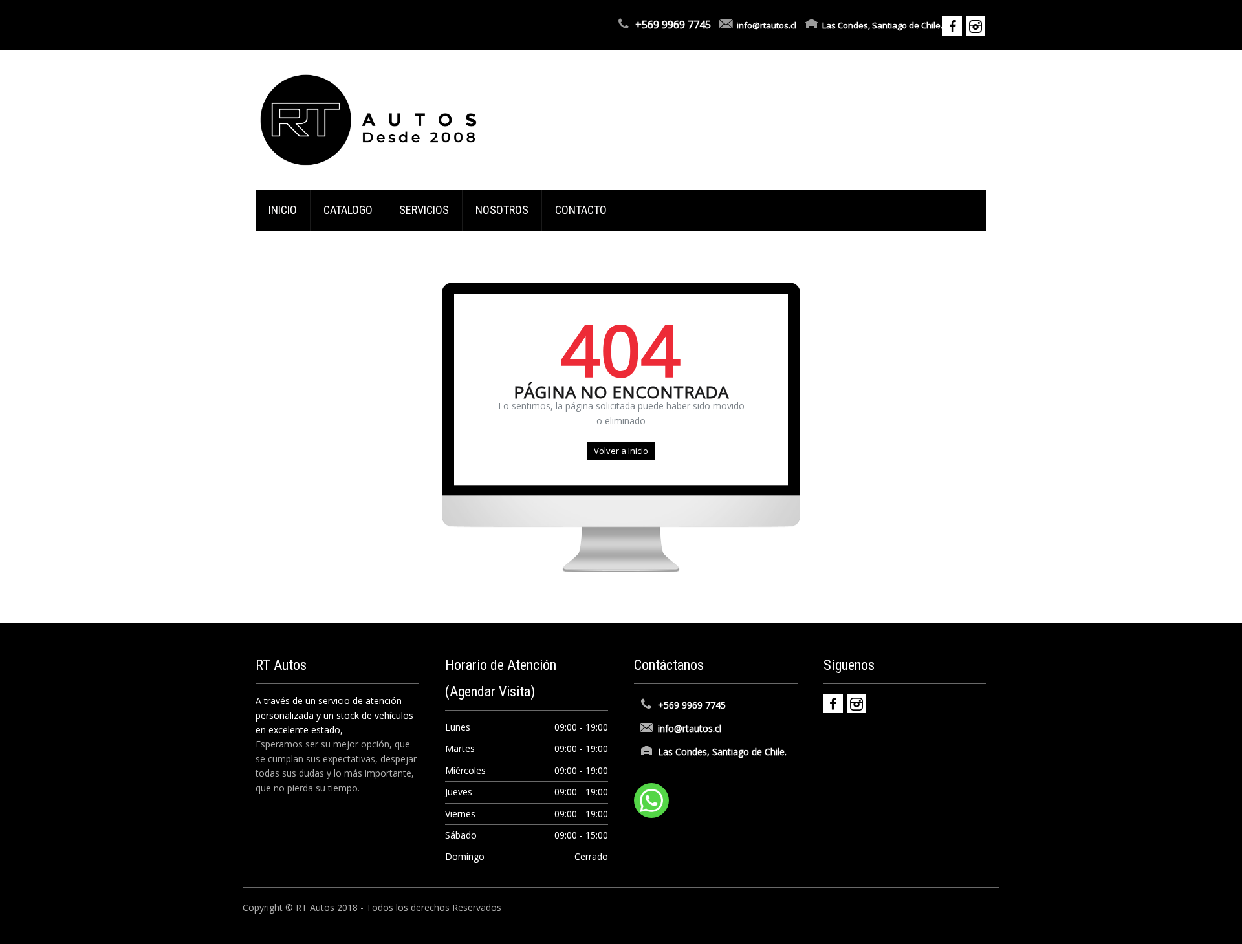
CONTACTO (581, 210)
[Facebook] (833, 703)
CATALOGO (348, 210)
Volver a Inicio (621, 450)
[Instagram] (856, 703)
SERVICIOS (424, 210)
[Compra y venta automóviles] (369, 119)
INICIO (282, 210)
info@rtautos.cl (766, 25)
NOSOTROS (501, 210)
